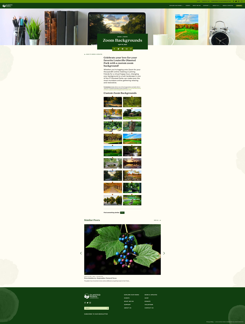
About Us (216, 5)
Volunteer (149, 304)
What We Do (197, 5)
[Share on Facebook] (114, 49)
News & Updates (228, 5)
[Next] (164, 253)
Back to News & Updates (94, 54)
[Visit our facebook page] (233, 1)
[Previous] (81, 253)
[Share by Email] (126, 49)
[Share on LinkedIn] (122, 49)
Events (188, 5)
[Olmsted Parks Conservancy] (7, 5)
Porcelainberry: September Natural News (100, 278)
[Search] (107, 308)
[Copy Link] (131, 49)
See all (156, 220)
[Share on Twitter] (118, 49)
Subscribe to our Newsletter (221, 1)
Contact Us (205, 1)
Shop (198, 1)
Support (206, 5)
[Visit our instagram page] (238, 1)
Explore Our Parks (175, 5)
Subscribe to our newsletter (96, 314)
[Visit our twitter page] (236, 1)
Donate (239, 5)
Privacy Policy (210, 321)
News (122, 212)
